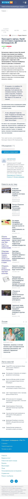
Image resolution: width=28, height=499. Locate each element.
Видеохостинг (6, 458)
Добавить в (19, 35)
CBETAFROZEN (11, 159)
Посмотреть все (8, 147)
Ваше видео (5, 466)
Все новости (25, 357)
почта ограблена (17, 138)
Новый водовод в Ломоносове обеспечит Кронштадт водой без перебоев (14, 402)
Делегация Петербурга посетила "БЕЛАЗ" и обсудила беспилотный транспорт (15, 416)
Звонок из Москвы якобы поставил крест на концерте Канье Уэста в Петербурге (15, 375)
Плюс (2, 164)
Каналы (4, 463)
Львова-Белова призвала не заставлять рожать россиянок (14, 423)
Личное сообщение (19, 177)
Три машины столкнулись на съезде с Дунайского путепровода (16, 368)
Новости (4, 7)
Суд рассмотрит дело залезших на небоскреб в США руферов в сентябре (15, 409)
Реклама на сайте (6, 449)
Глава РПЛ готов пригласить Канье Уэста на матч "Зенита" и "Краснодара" (15, 362)
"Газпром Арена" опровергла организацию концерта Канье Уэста (15, 382)
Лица (3, 468)
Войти (25, 2)
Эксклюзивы (11, 7)
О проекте (4, 443)
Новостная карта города (9, 460)
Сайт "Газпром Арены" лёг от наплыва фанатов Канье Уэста (16, 388)
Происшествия (19, 140)
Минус (5, 164)
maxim (24, 30)
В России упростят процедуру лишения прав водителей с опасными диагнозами (16, 395)
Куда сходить (20, 7)
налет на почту (8, 138)
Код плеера (5, 35)
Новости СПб (11, 140)
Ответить (18, 175)
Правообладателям (7, 446)
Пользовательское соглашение (11, 471)
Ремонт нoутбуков (7, 476)
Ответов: (10, 177)
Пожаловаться (11, 175)
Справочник (5, 473)
